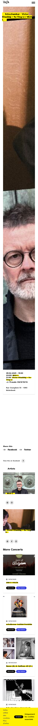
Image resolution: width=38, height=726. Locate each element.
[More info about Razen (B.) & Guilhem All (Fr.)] (19, 648)
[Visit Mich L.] (7, 503)
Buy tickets (21, 588)
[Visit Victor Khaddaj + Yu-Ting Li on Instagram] (16, 541)
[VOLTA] (6, 2)
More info (11, 588)
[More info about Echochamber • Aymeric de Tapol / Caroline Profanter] (19, 690)
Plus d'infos (6, 722)
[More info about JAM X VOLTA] (19, 565)
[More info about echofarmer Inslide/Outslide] (19, 606)
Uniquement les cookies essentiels (30, 717)
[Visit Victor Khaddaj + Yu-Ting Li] (7, 541)
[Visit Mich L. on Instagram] (12, 503)
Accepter (19, 717)
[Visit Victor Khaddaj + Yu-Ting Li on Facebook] (12, 541)
